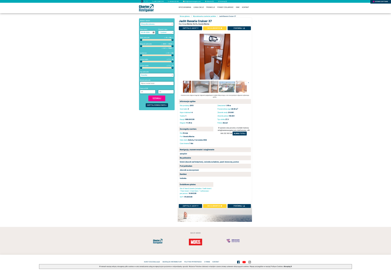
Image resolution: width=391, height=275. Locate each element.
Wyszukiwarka (185, 7)
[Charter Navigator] (146, 8)
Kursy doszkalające (152, 262)
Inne (237, 7)
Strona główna (185, 16)
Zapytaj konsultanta (156, 105)
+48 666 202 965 (174, 1)
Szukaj (157, 98)
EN (144, 1)
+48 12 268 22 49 (158, 1)
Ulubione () (210, 1)
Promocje (210, 7)
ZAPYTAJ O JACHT (190, 206)
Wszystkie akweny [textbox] (148, 24)
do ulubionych (214, 28)
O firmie (207, 262)
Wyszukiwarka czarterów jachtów (204, 16)
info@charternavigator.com (192, 1)
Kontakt (245, 7)
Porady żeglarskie (225, 7)
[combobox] (157, 24)
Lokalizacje (198, 7)
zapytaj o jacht (190, 28)
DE (147, 1)
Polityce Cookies (277, 266)
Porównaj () (223, 1)
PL (142, 1)
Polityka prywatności (193, 262)
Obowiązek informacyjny (172, 262)
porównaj (238, 28)
